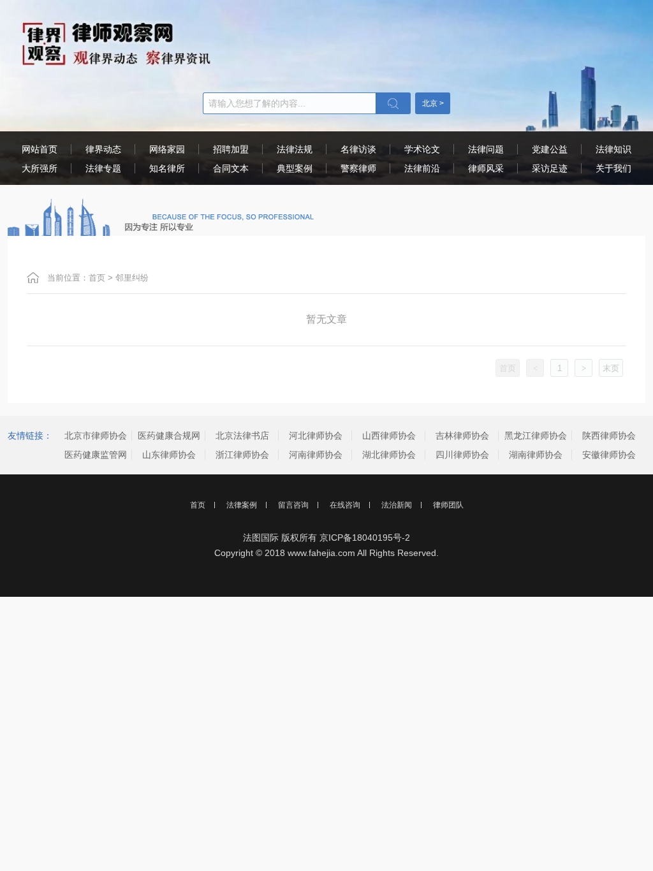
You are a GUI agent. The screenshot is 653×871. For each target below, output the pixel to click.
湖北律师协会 (389, 455)
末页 (611, 368)
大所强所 (39, 168)
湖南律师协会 (535, 455)
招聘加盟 (231, 149)
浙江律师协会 (242, 455)
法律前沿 (422, 168)
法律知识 (613, 149)
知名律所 (167, 168)
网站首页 (39, 149)
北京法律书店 (242, 435)
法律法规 (294, 149)
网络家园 (167, 149)
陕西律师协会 (609, 435)
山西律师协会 (389, 435)
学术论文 (422, 149)
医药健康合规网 (169, 435)
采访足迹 (550, 168)
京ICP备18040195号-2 (364, 537)
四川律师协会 (462, 455)
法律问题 (486, 149)
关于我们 (613, 168)
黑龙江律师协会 (535, 435)
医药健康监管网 (95, 455)
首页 (97, 277)
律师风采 (486, 168)
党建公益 (550, 149)
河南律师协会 (315, 455)
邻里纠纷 (132, 277)
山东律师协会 (169, 455)
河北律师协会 (315, 435)
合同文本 (231, 168)
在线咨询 (345, 505)
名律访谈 (358, 149)
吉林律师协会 (462, 435)
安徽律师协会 (609, 455)
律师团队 (448, 505)
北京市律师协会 (95, 435)
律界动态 (103, 149)
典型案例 (294, 168)
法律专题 (103, 168)
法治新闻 (396, 505)
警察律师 (358, 168)
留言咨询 (293, 505)
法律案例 (241, 505)
